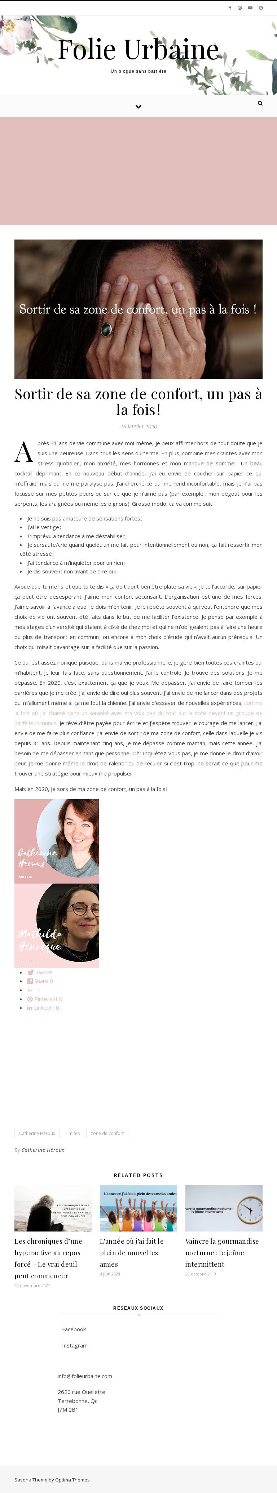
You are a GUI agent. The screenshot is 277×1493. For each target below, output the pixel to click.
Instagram (75, 1345)
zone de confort (107, 1133)
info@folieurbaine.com (85, 1376)
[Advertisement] (138, 171)
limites (73, 1133)
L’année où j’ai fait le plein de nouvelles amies (132, 1253)
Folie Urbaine (138, 48)
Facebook (74, 1329)
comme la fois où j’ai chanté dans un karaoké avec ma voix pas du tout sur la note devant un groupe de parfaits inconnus (138, 713)
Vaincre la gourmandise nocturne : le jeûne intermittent (222, 1253)
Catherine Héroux (37, 1133)
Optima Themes (72, 1479)
